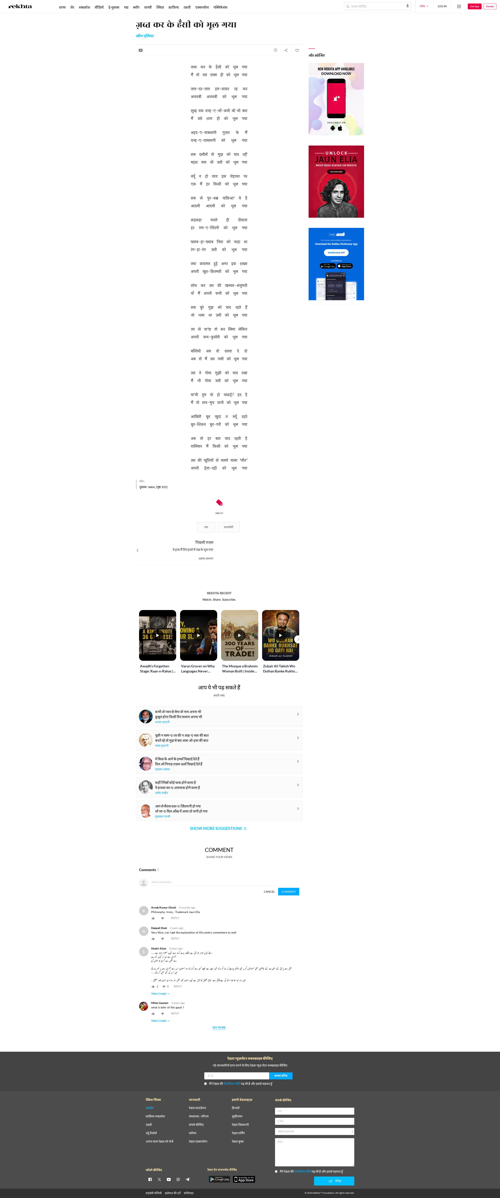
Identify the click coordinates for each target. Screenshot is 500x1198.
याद (206, 527)
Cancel (269, 891)
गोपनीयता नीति (231, 1083)
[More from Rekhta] (458, 6)
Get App (474, 6)
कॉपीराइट (189, 1193)
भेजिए (338, 1181)
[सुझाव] (275, 50)
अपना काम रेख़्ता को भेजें (159, 1141)
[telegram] (187, 1179)
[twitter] (159, 1179)
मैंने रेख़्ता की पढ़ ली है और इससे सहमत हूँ (240, 1083)
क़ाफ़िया (174, 7)
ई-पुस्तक (113, 7)
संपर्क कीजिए (196, 1124)
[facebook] (150, 1179)
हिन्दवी (235, 1108)
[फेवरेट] (296, 50)
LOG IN (442, 6)
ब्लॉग (136, 7)
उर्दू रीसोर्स (151, 1133)
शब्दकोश (84, 7)
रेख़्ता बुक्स (238, 1141)
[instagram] (178, 1179)
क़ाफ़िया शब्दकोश (155, 1116)
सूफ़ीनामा (237, 1116)
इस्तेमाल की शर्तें (173, 1193)
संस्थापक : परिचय (199, 1116)
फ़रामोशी (228, 527)
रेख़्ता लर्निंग (238, 1133)
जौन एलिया (145, 36)
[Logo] (20, 7)
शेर (72, 7)
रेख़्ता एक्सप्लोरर (198, 1141)
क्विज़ (160, 7)
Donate (490, 6)
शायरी (148, 7)
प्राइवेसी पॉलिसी (154, 1193)
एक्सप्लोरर (202, 7)
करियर (192, 1133)
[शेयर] (285, 50)
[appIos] (244, 1179)
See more (219, 1027)
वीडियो (99, 7)
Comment (288, 891)
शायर (62, 7)
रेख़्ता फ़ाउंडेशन (197, 1108)
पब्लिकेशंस (220, 7)
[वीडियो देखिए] (140, 50)
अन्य (235, 7)
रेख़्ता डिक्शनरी (240, 1124)
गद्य (126, 7)
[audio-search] (407, 6)
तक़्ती (187, 7)
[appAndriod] (219, 1179)
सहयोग (150, 1108)
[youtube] (169, 1179)
